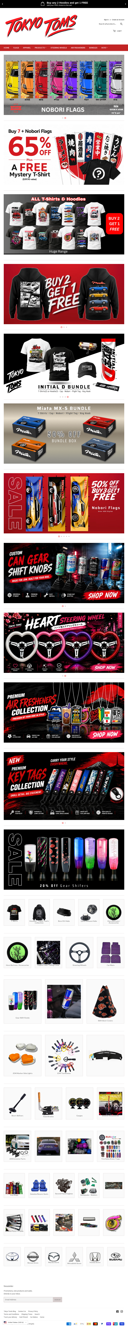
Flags (16, 48)
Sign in (106, 20)
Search (37, 1314)
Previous (8, 85)
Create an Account (118, 20)
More (103, 48)
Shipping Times (26, 1314)
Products (40, 48)
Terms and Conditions (11, 1314)
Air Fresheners (78, 48)
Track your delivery (10, 1317)
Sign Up (57, 1300)
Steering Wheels (59, 48)
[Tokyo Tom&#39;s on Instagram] (121, 1312)
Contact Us (22, 1311)
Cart (119, 31)
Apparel (27, 48)
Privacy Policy (33, 1311)
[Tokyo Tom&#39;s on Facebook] (117, 1312)
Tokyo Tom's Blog (10, 1311)
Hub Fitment (23, 1317)
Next (120, 85)
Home (6, 48)
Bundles (93, 48)
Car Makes (34, 1317)
